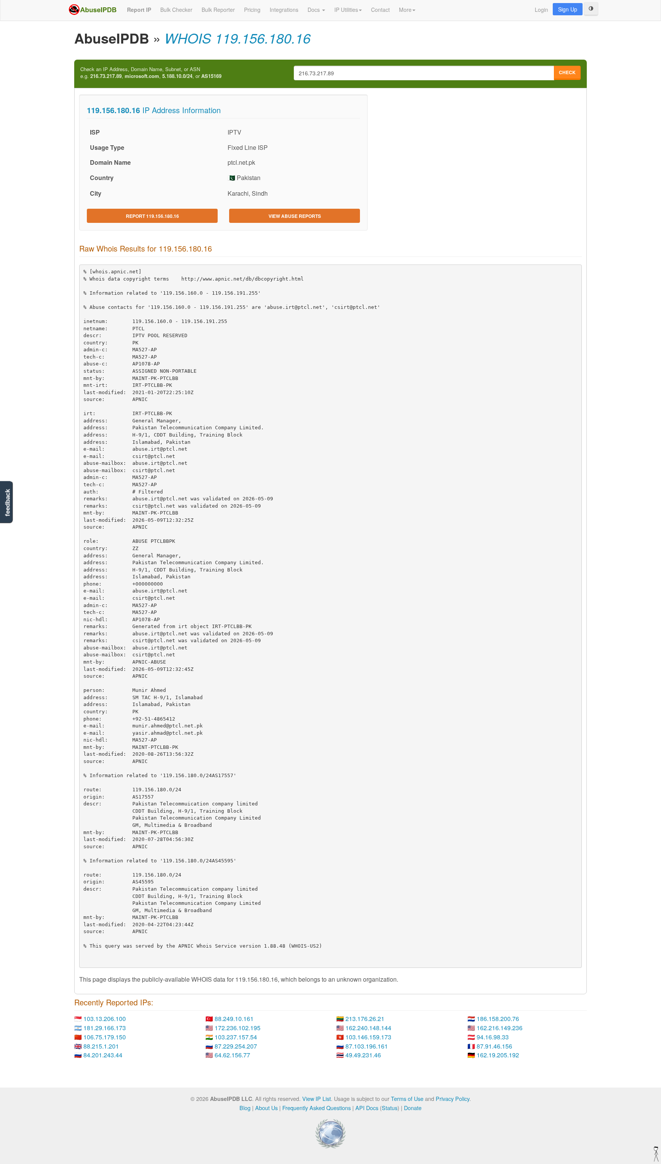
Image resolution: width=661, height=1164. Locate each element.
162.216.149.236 (500, 1027)
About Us (266, 1108)
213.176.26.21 (364, 1018)
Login (541, 9)
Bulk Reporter (218, 9)
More (405, 9)
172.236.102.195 (237, 1027)
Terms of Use (407, 1098)
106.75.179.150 (104, 1037)
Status (389, 1108)
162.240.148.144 (368, 1027)
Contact (380, 9)
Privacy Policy (452, 1098)
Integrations (284, 9)
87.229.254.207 (236, 1046)
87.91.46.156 (494, 1046)
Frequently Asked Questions (316, 1108)
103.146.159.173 (368, 1037)
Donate (413, 1108)
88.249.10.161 (234, 1018)
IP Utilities (346, 9)
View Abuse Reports (295, 216)
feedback (7, 502)
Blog (245, 1108)
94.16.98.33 (493, 1037)
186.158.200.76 (498, 1018)
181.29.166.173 (104, 1027)
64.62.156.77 (232, 1054)
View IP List (316, 1098)
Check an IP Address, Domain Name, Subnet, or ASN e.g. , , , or (150, 73)
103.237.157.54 (236, 1037)
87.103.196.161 (366, 1046)
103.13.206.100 (104, 1018)
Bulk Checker (176, 9)
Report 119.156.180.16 (152, 216)
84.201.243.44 (102, 1054)
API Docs (366, 1108)
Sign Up (567, 9)
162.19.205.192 (498, 1054)
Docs (314, 9)
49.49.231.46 (363, 1054)
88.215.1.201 (101, 1046)
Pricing (252, 9)
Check (567, 72)
